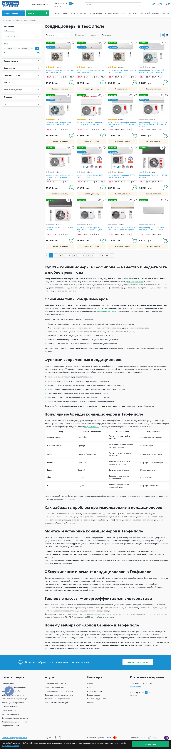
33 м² (91, 129)
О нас (65, 13)
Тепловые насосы (9, 710)
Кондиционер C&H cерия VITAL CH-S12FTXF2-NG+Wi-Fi (122, 71)
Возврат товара (95, 13)
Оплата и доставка (78, 13)
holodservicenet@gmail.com (141, 683)
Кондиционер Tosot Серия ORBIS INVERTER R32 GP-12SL (121, 176)
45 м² (97, 182)
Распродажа (106, 35)
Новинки (93, 35)
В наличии (80, 35)
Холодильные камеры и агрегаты (15, 718)
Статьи (56, 13)
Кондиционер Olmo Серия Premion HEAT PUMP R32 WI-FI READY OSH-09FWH (122, 125)
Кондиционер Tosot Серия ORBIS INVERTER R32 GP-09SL (90, 176)
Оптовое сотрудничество (115, 13)
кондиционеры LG (91, 427)
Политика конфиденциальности (14, 738)
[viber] (166, 738)
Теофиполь (9, 33)
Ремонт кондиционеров (54, 687)
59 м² (97, 129)
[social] (55, 737)
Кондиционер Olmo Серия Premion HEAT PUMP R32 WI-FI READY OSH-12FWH (153, 125)
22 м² (86, 129)
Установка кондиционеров (55, 683)
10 (93, 255)
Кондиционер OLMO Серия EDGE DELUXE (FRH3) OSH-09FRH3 (90, 124)
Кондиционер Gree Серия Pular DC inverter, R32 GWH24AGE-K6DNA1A (153, 229)
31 (107, 255)
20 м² (49, 77)
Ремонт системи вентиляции (56, 703)
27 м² (80, 129)
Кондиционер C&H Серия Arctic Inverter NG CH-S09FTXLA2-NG (151, 71)
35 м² (60, 77)
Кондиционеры (8, 683)
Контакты (133, 13)
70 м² (72, 77)
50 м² (66, 77)
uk (168, 13)
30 (102, 255)
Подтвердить (150, 744)
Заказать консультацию (137, 662)
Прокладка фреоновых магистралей (59, 695)
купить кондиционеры (135, 282)
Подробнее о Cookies (10, 746)
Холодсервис (6, 20)
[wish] (73, 43)
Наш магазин (135, 686)
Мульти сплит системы (11, 714)
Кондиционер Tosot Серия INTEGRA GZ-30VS (153, 176)
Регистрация (155, 13)
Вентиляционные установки (13, 703)
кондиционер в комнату (106, 311)
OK (37, 48)
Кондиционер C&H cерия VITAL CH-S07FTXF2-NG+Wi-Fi (60, 71)
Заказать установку (60, 89)
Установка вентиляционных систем (59, 691)
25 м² (55, 77)
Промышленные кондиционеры (15, 699)
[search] (138, 5)
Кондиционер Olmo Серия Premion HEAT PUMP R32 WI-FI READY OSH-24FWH (60, 177)
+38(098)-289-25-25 (38, 4)
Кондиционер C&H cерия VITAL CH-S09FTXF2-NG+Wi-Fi (91, 71)
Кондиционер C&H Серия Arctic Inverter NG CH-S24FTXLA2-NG (58, 124)
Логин (146, 13)
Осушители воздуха (10, 706)
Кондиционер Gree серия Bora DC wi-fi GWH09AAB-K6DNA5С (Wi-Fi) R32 (90, 230)
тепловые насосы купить (101, 614)
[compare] (68, 43)
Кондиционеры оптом (10, 726)
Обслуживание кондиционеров (57, 699)
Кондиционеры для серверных (14, 722)
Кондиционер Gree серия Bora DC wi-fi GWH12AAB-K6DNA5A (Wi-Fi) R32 (121, 230)
